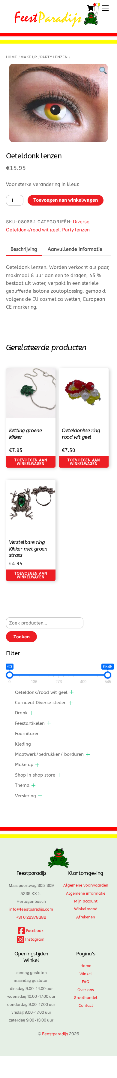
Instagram (34, 939)
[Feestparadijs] (57, 24)
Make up (28, 57)
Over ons (85, 990)
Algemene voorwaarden (85, 885)
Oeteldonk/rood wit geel (33, 230)
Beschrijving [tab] (23, 249)
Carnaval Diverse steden (41, 702)
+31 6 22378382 (31, 917)
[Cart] (90, 8)
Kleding (23, 744)
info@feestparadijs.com (31, 909)
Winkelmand (86, 909)
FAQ (85, 981)
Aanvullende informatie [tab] (75, 249)
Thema (22, 785)
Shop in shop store (35, 775)
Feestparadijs (55, 1033)
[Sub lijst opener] (72, 692)
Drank (21, 713)
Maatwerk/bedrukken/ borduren (49, 754)
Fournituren (27, 733)
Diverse (81, 221)
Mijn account (86, 901)
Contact (86, 1005)
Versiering (25, 796)
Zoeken (21, 636)
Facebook (34, 930)
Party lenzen (54, 57)
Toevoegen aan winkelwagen (65, 200)
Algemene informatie (85, 893)
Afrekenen (85, 917)
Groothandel (86, 997)
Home (11, 57)
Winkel (86, 974)
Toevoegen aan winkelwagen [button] (30, 462)
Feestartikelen (30, 723)
